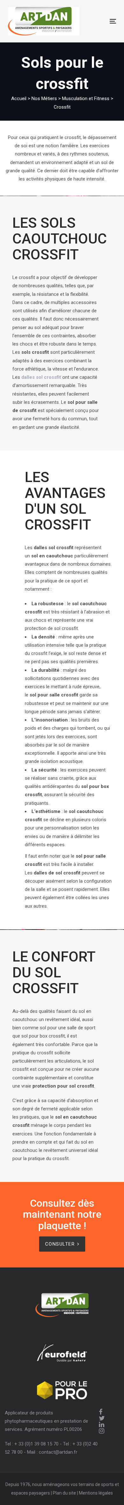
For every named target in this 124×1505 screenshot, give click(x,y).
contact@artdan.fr (58, 1452)
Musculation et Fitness (85, 98)
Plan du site (64, 1492)
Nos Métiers (44, 98)
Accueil (18, 98)
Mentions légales (96, 1492)
